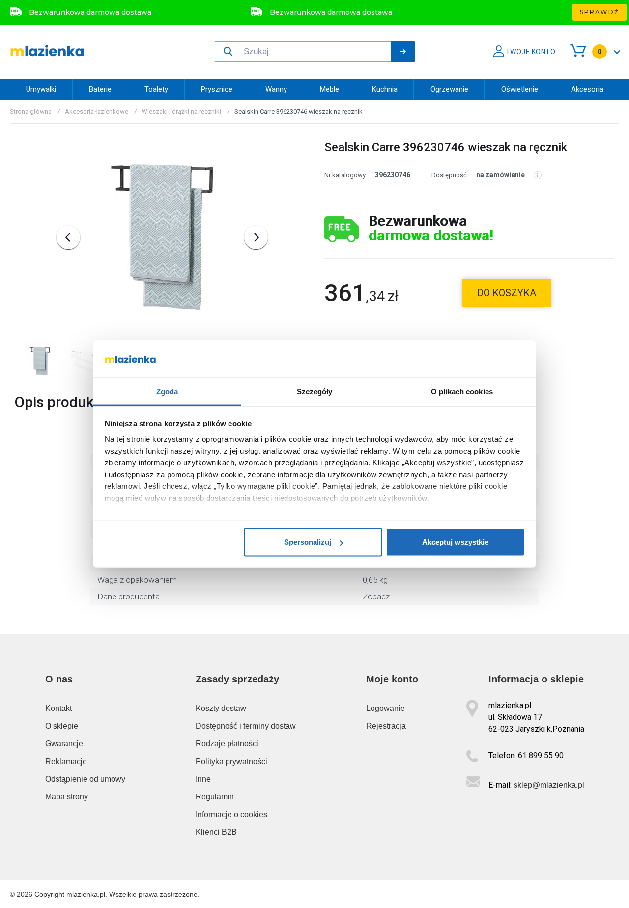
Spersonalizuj (307, 542)
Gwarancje (64, 743)
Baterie (100, 89)
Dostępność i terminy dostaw (246, 726)
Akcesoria (587, 89)
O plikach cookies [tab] (462, 391)
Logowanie (385, 708)
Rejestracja (386, 726)
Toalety (156, 89)
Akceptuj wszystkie (455, 542)
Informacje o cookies (231, 814)
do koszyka (506, 293)
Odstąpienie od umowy (85, 779)
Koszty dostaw (221, 708)
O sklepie (61, 726)
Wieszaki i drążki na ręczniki (181, 111)
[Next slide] (256, 237)
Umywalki (41, 89)
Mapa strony (66, 797)
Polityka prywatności (231, 761)
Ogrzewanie (449, 89)
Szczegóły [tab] (315, 391)
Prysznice (216, 89)
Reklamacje (66, 761)
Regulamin (215, 797)
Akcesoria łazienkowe (96, 111)
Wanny (276, 89)
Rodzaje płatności (227, 743)
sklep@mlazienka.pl (549, 785)
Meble (329, 89)
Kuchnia (385, 89)
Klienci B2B (216, 832)
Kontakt (58, 708)
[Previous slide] (68, 237)
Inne (203, 779)
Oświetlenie (519, 89)
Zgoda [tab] (167, 391)
